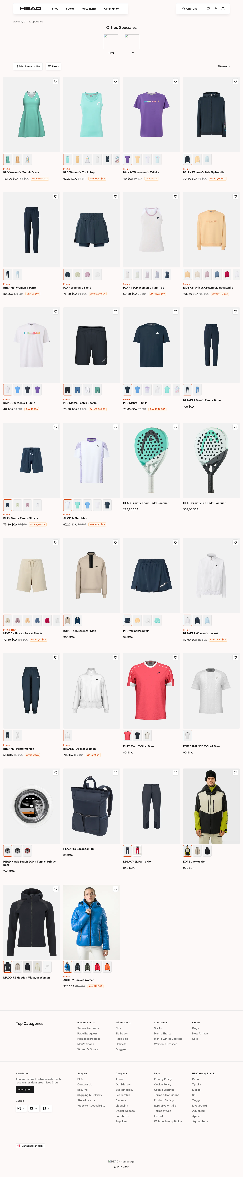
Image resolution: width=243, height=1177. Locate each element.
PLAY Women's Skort (77, 287)
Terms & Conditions (166, 1095)
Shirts (158, 1028)
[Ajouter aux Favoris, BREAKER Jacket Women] (116, 657)
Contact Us (84, 1084)
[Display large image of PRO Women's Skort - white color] (147, 620)
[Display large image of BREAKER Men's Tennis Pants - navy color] (187, 389)
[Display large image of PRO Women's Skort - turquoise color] (157, 620)
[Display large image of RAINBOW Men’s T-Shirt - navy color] (27, 389)
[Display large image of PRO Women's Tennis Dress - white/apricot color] (27, 159)
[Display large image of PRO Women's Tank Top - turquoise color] (67, 159)
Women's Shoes (87, 1049)
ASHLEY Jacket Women (78, 980)
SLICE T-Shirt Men (75, 518)
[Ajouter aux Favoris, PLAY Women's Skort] (116, 196)
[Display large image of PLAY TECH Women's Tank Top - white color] (127, 274)
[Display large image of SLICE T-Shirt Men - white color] (97, 505)
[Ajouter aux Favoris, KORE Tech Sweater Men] (116, 542)
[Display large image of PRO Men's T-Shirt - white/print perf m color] (177, 389)
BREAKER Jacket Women (79, 748)
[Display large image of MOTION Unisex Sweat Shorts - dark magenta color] (47, 620)
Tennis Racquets (88, 1028)
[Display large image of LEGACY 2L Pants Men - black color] (127, 851)
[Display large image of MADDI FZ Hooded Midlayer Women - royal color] (47, 967)
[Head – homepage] (30, 8)
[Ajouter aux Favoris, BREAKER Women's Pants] (56, 196)
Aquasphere (200, 1121)
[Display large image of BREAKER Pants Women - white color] (17, 735)
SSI (194, 1095)
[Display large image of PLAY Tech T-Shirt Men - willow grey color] (147, 735)
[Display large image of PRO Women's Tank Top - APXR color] (87, 159)
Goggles (121, 1049)
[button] (55, 8)
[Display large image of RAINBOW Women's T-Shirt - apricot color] (137, 159)
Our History (123, 1084)
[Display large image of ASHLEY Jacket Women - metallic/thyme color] (87, 967)
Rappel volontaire (165, 1105)
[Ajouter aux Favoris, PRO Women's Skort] (176, 542)
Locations (122, 1116)
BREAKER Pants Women (18, 748)
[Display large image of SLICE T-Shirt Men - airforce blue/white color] (87, 505)
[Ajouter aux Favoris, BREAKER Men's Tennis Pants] (235, 312)
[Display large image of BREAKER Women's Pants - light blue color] (17, 274)
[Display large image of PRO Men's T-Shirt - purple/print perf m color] (147, 389)
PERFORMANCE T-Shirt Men (201, 746)
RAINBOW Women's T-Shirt (141, 172)
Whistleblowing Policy (168, 1121)
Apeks (196, 1116)
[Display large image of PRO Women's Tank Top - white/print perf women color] (117, 159)
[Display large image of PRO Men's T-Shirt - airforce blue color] (137, 389)
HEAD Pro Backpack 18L (78, 848)
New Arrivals (200, 1033)
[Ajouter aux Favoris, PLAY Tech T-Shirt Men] (176, 657)
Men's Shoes (85, 1044)
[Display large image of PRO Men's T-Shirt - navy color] (127, 389)
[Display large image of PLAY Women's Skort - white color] (97, 274)
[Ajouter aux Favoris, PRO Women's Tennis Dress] (56, 81)
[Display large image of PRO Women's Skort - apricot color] (137, 620)
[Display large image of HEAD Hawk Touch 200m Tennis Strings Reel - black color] (17, 851)
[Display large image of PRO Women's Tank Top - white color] (97, 159)
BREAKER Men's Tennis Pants (202, 400)
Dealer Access (125, 1110)
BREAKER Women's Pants (20, 287)
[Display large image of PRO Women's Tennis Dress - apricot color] (17, 159)
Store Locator (86, 1100)
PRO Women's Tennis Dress (21, 172)
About (120, 1079)
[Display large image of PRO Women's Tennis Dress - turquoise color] (7, 159)
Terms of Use (162, 1110)
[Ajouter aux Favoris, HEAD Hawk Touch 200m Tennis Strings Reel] (56, 773)
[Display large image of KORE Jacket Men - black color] (207, 851)
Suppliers (122, 1121)
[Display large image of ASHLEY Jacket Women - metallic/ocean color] (67, 967)
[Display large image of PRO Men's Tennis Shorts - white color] (87, 389)
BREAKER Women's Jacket (200, 633)
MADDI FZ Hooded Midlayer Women (26, 977)
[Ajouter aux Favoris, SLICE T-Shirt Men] (116, 427)
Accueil (17, 21)
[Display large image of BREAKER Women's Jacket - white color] (187, 620)
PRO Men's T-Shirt (135, 403)
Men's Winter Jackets (168, 1038)
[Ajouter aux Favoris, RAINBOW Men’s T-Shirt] (56, 312)
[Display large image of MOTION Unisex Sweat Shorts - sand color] (7, 620)
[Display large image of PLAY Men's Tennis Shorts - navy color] (7, 505)
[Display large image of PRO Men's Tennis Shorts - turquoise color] (97, 389)
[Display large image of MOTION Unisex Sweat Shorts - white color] (57, 620)
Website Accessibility (91, 1105)
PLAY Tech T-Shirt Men (138, 746)
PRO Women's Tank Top (79, 172)
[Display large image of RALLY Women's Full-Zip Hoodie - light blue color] (207, 159)
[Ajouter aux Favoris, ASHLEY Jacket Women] (116, 889)
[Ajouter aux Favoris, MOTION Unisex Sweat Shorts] (56, 542)
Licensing (122, 1105)
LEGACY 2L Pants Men (137, 861)
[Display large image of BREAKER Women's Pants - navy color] (7, 274)
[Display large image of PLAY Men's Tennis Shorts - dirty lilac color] (27, 505)
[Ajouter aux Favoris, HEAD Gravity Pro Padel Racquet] (235, 427)
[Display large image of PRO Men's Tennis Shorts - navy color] (67, 389)
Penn (195, 1079)
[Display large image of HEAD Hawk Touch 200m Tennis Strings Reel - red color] (27, 851)
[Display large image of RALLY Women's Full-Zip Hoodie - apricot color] (197, 159)
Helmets (121, 1044)
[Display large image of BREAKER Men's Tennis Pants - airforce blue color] (197, 389)
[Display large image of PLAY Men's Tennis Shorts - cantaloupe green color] (17, 505)
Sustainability (124, 1089)
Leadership (123, 1095)
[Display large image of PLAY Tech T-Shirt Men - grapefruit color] (127, 735)
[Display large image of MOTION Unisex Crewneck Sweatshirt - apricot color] (187, 274)
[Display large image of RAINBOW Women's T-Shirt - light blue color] (157, 159)
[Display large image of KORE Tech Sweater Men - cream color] (67, 620)
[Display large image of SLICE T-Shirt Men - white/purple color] (67, 505)
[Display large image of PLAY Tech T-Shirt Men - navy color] (137, 735)
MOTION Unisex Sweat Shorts (22, 633)
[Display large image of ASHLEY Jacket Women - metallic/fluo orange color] (107, 967)
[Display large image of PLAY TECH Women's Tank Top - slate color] (157, 274)
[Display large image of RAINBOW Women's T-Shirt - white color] (147, 159)
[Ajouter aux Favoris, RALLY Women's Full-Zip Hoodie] (235, 81)
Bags (195, 1028)
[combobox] (27, 66)
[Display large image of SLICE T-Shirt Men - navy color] (107, 505)
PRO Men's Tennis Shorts (80, 403)
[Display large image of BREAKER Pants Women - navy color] (7, 735)
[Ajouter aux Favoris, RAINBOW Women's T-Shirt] (176, 81)
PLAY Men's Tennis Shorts (20, 518)
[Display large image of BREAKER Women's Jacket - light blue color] (207, 620)
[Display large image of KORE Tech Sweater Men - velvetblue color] (77, 620)
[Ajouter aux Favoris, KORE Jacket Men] (235, 773)
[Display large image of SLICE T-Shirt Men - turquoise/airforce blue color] (77, 505)
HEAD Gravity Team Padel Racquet (146, 503)
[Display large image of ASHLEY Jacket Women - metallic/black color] (77, 967)
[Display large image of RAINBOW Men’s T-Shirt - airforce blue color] (17, 389)
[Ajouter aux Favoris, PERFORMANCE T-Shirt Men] (235, 657)
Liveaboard (199, 1105)
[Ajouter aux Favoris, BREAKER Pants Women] (56, 657)
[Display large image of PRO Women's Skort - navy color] (127, 620)
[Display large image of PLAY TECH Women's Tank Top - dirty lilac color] (147, 274)
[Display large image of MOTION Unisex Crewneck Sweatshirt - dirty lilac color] (207, 274)
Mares (196, 1089)
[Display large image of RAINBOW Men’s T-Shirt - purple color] (37, 389)
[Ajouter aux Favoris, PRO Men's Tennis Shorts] (116, 312)
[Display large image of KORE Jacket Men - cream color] (197, 851)
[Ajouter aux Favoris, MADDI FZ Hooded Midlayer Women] (56, 889)
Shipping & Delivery (89, 1095)
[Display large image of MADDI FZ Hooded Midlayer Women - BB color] (7, 967)
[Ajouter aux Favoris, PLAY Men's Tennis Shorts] (56, 427)
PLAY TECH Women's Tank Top (143, 287)
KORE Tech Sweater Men (79, 631)
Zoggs (196, 1100)
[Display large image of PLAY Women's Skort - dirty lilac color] (87, 274)
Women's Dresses (165, 1044)
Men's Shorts (162, 1033)
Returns (82, 1089)
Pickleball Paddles (88, 1038)
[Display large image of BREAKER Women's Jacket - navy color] (197, 620)
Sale (195, 1038)
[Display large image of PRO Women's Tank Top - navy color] (107, 159)
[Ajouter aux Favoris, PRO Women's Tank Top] (116, 81)
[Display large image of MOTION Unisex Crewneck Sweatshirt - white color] (237, 274)
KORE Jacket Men (194, 861)
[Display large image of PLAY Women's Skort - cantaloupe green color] (77, 274)
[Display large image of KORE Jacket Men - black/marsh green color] (187, 851)
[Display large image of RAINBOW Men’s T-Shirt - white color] (7, 389)
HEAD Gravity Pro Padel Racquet (204, 503)
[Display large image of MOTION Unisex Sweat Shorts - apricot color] (27, 620)
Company (121, 1073)
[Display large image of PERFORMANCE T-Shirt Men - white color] (187, 735)
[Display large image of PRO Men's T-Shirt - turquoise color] (167, 389)
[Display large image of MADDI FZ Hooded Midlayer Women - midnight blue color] (27, 967)
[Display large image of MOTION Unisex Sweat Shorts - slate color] (37, 620)
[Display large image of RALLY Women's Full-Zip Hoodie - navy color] (187, 159)
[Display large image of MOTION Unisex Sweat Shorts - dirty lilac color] (17, 620)
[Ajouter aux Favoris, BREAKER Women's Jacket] (235, 542)
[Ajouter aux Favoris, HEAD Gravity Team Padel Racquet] (176, 427)
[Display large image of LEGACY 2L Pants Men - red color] (137, 851)
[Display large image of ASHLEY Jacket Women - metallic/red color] (97, 967)
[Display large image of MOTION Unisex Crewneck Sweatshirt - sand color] (197, 274)
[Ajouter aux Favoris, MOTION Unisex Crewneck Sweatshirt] (235, 196)
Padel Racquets (87, 1033)
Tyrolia (196, 1084)
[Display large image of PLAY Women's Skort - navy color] (67, 274)
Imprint (158, 1116)
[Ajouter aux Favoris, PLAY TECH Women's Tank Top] (176, 196)
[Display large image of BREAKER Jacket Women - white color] (67, 735)
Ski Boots (122, 1033)
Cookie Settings (164, 1089)
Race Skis (122, 1038)
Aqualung (198, 1110)
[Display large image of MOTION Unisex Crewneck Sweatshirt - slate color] (217, 274)
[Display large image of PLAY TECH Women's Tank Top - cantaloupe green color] (137, 274)
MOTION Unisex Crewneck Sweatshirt (208, 287)
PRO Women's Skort (136, 631)
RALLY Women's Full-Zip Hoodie (203, 172)
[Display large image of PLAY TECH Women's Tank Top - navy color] (167, 274)
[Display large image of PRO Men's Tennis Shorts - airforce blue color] (77, 389)
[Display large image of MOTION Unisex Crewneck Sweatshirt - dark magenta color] (227, 274)
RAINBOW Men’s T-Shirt (19, 403)
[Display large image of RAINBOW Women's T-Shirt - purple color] (127, 159)
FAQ (79, 1079)
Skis (118, 1028)
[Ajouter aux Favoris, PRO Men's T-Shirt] (176, 312)
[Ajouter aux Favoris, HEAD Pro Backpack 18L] (116, 773)
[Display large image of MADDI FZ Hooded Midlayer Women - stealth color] (17, 967)
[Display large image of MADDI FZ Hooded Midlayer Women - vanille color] (37, 967)
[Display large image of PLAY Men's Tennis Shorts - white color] (37, 505)
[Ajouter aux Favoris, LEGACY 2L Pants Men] (176, 773)
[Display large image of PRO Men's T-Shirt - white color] (157, 389)
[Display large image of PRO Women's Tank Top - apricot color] (77, 159)
